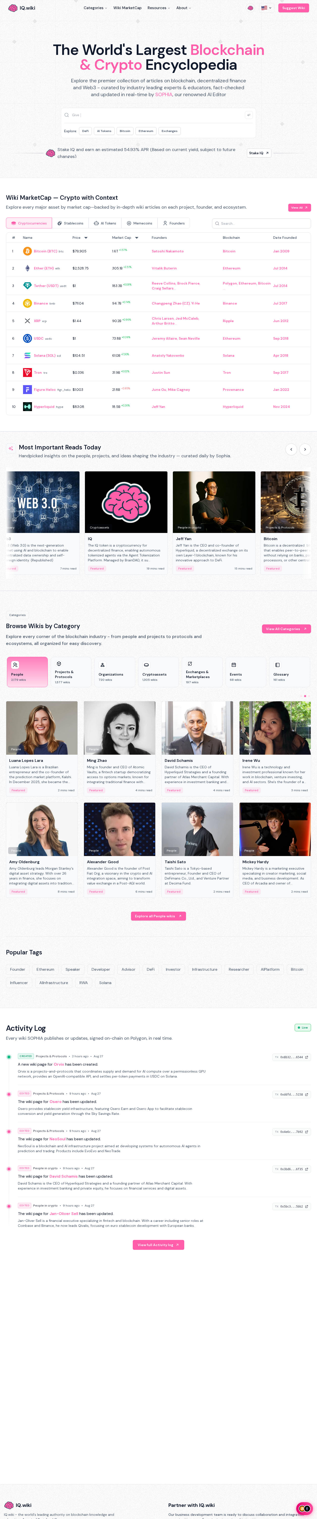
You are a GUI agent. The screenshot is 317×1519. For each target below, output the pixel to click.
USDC (39, 338)
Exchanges (170, 131)
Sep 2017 (281, 372)
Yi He (195, 303)
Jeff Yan (158, 406)
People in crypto (45, 1168)
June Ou (159, 389)
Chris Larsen (163, 318)
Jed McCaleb (187, 318)
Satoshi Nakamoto (168, 251)
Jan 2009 (281, 251)
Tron (38, 372)
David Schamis (64, 1176)
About (181, 7)
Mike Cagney (179, 389)
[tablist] (98, 223)
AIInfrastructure (53, 982)
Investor (173, 969)
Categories (94, 7)
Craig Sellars (163, 288)
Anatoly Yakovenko (168, 355)
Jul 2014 (280, 268)
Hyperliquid (44, 406)
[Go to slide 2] (305, 696)
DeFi (85, 131)
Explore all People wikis (155, 916)
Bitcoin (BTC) (45, 251)
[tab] (29, 223)
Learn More (243, 153)
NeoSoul (58, 1139)
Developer (101, 969)
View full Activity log (155, 1245)
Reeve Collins (164, 283)
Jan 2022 (281, 389)
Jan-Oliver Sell (64, 1213)
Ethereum (146, 131)
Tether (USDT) (46, 286)
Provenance (233, 389)
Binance (41, 303)
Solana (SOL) (44, 355)
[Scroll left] (291, 449)
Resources (157, 7)
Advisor (128, 969)
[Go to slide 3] (309, 696)
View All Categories (283, 629)
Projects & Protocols (51, 1056)
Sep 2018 (281, 338)
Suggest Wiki (293, 8)
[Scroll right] (305, 449)
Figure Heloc (45, 389)
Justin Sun (161, 372)
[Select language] (266, 8)
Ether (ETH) (44, 268)
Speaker (73, 969)
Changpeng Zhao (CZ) (171, 303)
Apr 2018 (280, 355)
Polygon (230, 283)
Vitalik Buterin (164, 268)
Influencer (19, 982)
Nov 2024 (281, 406)
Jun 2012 (281, 321)
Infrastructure (204, 969)
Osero (56, 1101)
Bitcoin (125, 131)
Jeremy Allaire (164, 338)
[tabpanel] (158, 324)
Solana (228, 355)
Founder (17, 969)
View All (297, 208)
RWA (83, 982)
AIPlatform (270, 969)
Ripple (228, 321)
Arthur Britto (163, 323)
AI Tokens (104, 131)
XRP (37, 321)
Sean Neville (189, 338)
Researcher (239, 969)
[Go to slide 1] (301, 696)
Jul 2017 (280, 303)
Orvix (59, 1064)
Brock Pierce (188, 283)
